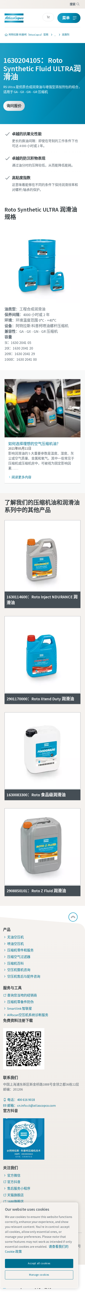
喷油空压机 (15, 944)
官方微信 (13, 1175)
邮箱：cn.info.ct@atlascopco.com (31, 1105)
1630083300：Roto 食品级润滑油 (36, 794)
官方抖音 (13, 1182)
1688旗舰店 (15, 1201)
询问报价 (14, 105)
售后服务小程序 (18, 1188)
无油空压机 (15, 937)
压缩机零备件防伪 (20, 1002)
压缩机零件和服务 (20, 950)
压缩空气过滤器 (18, 957)
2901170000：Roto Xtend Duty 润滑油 (40, 698)
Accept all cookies (39, 1263)
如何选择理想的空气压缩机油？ (34, 443)
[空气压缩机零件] (54, 34)
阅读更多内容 (21, 477)
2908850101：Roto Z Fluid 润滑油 (36, 890)
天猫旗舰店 (15, 1195)
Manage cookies (39, 1274)
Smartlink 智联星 (19, 1008)
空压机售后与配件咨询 (23, 976)
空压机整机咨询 (18, 970)
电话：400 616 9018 (21, 1100)
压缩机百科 (15, 963)
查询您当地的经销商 (22, 995)
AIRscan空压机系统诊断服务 (27, 1015)
